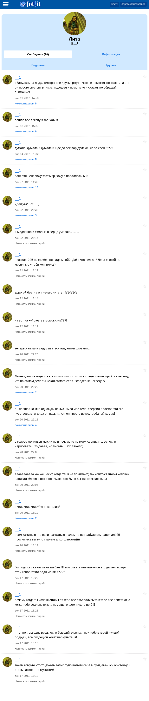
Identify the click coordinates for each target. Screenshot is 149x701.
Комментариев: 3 (26, 215)
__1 (18, 77)
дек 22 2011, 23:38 (26, 209)
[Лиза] (7, 79)
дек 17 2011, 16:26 (26, 610)
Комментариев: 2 (26, 392)
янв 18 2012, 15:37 (27, 126)
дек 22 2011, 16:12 (26, 326)
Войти (114, 4)
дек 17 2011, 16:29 (26, 577)
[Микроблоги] (30, 4)
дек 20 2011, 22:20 (26, 354)
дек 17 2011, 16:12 (26, 675)
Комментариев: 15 (26, 187)
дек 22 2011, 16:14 (26, 298)
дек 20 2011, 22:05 (26, 452)
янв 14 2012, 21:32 (27, 153)
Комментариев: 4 (26, 425)
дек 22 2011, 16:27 (26, 270)
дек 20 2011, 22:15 (26, 419)
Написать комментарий (30, 243)
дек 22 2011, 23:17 (26, 237)
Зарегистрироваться (133, 4)
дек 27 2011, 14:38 (26, 181)
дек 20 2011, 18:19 (26, 512)
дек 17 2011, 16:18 (26, 643)
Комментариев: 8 (26, 103)
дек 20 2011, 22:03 (26, 484)
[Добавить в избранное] (144, 76)
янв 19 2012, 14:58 (27, 98)
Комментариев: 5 (26, 159)
